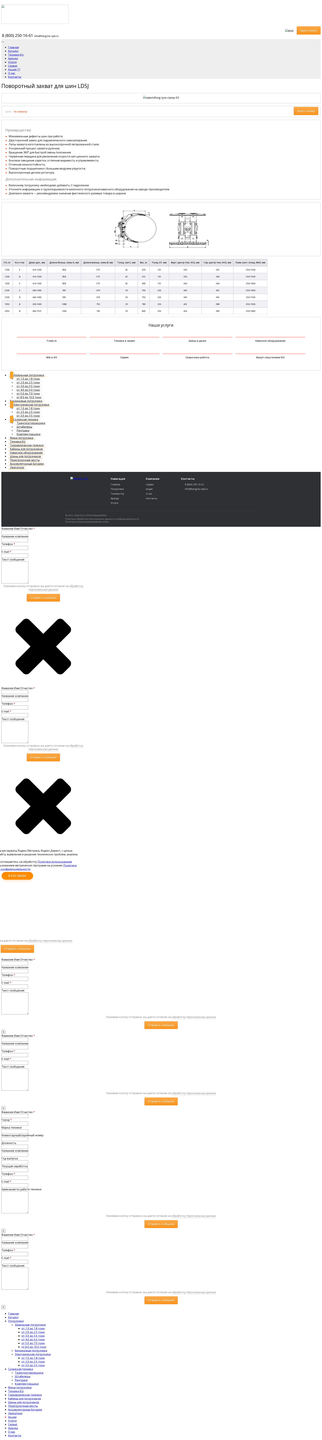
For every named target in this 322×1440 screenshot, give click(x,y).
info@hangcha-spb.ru (46, 36)
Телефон (8, 544)
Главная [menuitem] (13, 1313)
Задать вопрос (308, 30)
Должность (8, 1143)
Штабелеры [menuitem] (22, 1376)
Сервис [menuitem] (12, 1424)
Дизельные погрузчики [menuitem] (30, 1325)
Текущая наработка (14, 1166)
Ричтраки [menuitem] (21, 1380)
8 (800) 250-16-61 (17, 35)
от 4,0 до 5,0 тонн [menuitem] (33, 1339)
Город (6, 1120)
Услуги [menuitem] (12, 1421)
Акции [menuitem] (12, 1417)
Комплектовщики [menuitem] (27, 1384)
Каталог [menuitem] (13, 1317)
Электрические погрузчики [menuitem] (33, 1354)
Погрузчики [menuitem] (16, 1321)
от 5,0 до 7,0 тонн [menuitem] (33, 1343)
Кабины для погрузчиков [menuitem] (24, 1398)
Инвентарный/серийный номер (22, 1135)
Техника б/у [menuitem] (16, 1391)
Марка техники (11, 1127)
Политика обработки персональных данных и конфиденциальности (102, 519)
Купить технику (306, 111)
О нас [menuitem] (11, 1432)
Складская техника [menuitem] (20, 1369)
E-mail (6, 552)
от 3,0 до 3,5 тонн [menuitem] (33, 1336)
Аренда (115, 498)
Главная (115, 484)
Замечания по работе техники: (21, 1189)
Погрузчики (117, 489)
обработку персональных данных (56, 587)
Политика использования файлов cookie (87, 521)
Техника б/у (117, 493)
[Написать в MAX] (289, 31)
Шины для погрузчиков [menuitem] (23, 1402)
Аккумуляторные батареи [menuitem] (25, 1409)
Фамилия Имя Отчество (18, 528)
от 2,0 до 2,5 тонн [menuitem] (33, 1332)
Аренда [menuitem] (13, 1428)
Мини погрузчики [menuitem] (20, 1387)
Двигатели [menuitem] (15, 1413)
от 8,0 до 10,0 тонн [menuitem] (33, 1347)
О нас (149, 493)
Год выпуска (9, 1158)
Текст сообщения (12, 559)
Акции (149, 489)
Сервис (150, 484)
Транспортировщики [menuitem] (29, 1373)
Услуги (114, 502)
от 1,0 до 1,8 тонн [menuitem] (33, 1328)
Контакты (151, 498)
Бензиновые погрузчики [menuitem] (31, 1350)
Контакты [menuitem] (14, 1435)
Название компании (14, 536)
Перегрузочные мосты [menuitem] (23, 1406)
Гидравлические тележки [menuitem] (25, 1395)
